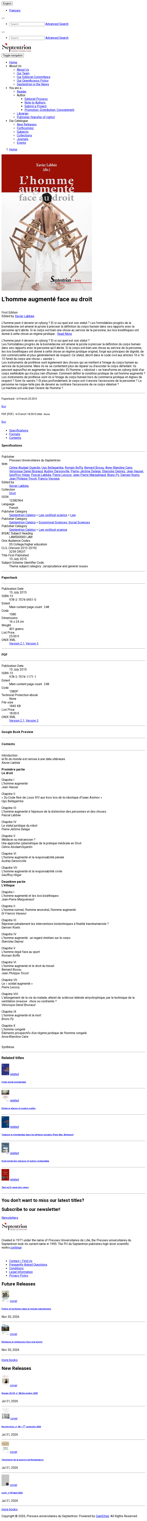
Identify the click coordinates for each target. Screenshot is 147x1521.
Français (14, 10)
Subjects (23, 132)
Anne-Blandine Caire (118, 467)
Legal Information (21, 1272)
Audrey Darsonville (56, 471)
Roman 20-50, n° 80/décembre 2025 (20, 1393)
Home (13, 62)
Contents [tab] (15, 438)
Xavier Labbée (24, 316)
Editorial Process (36, 99)
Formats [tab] (14, 434)
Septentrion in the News (33, 84)
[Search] (3, 18)
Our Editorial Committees (33, 77)
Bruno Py (113, 475)
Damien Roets (129, 475)
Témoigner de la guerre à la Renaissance (23, 1460)
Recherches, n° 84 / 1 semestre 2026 (21, 1426)
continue (16, 1247)
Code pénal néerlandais (14, 1082)
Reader (21, 91)
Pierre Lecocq (61, 475)
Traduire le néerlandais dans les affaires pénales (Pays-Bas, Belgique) (38, 1134)
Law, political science (53, 515)
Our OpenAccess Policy (33, 80)
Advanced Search (57, 24)
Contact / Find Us (20, 1261)
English (7, 3)
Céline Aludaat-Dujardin (24, 467)
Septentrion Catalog (22, 515)
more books (10, 1360)
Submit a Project (35, 106)
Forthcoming (25, 128)
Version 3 (32, 643)
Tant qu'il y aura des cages (15, 1187)
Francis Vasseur (48, 478)
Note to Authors (35, 102)
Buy (4, 406)
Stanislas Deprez (113, 471)
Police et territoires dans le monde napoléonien (26, 1309)
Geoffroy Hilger (19, 475)
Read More (64, 334)
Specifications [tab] (18, 430)
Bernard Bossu (94, 467)
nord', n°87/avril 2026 (12, 1493)
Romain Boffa (74, 467)
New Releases (27, 124)
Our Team (23, 73)
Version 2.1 (16, 643)
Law (73, 515)
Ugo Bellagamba (52, 467)
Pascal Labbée (41, 475)
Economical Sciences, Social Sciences (64, 522)
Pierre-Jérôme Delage (86, 471)
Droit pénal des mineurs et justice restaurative (25, 1161)
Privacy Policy (18, 1275)
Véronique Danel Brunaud (26, 471)
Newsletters (10, 1218)
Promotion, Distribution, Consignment (49, 110)
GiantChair (102, 1516)
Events (21, 143)
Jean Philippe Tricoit (23, 478)
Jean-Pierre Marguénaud (89, 475)
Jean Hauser (135, 471)
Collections (24, 135)
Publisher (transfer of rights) (36, 117)
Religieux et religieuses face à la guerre (22, 1342)
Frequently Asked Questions (28, 1264)
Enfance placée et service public (19, 1108)
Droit (12, 493)
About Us (23, 70)
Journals (22, 139)
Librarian (22, 113)
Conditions (16, 1268)
